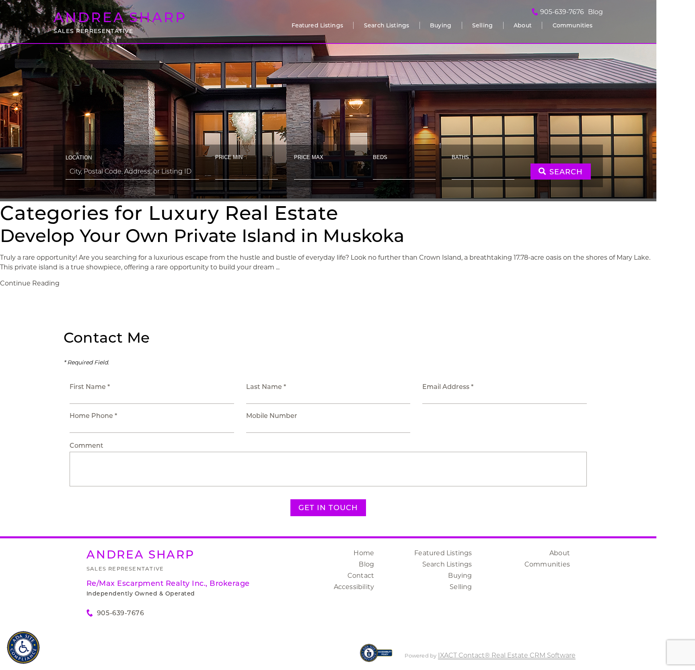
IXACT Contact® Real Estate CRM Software (507, 655)
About (523, 25)
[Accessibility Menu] (23, 647)
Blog (366, 564)
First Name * (90, 387)
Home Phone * (93, 416)
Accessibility (354, 587)
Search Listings (386, 25)
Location (79, 158)
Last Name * (266, 387)
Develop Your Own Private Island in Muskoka (202, 235)
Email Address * (447, 387)
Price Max (308, 157)
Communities (573, 25)
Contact (361, 575)
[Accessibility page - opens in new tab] (376, 657)
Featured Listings (317, 25)
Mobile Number (271, 416)
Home (364, 553)
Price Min (229, 157)
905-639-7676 (562, 12)
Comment (86, 445)
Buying (440, 25)
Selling (482, 25)
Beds (380, 157)
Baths (460, 157)
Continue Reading (30, 283)
